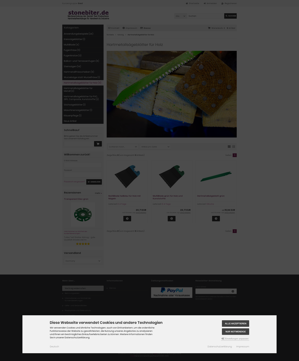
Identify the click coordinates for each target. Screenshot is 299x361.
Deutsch (54, 346)
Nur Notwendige (235, 331)
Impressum (242, 346)
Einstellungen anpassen (236, 338)
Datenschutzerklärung (220, 346)
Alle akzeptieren (235, 323)
